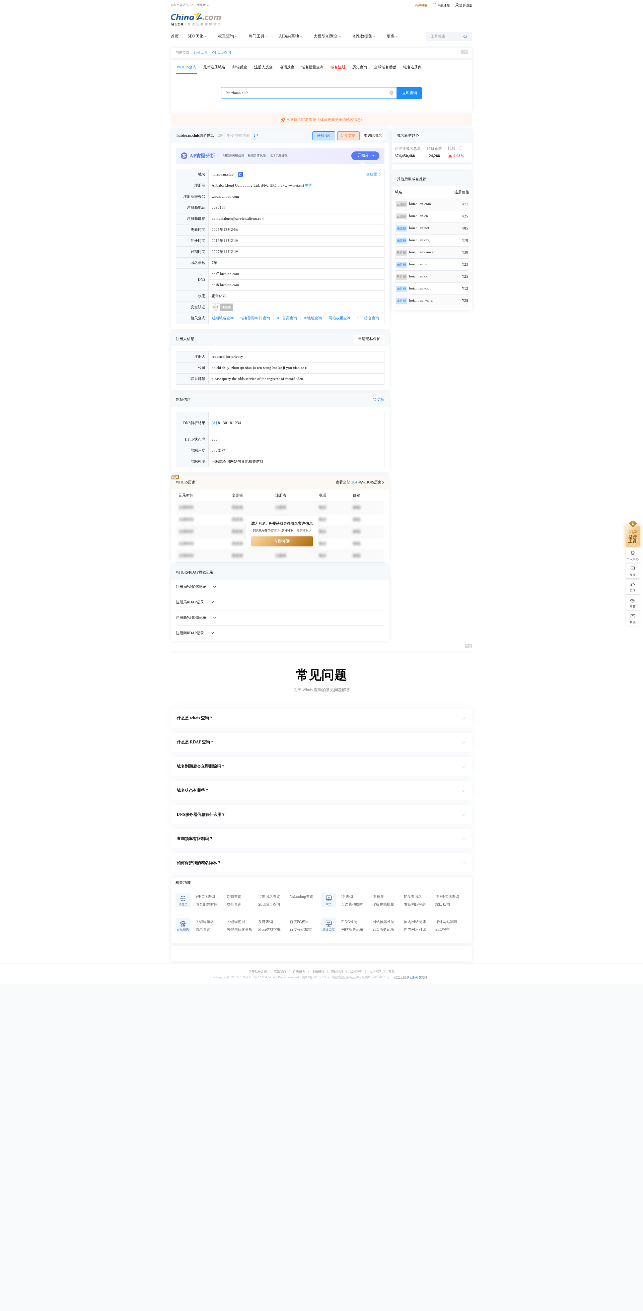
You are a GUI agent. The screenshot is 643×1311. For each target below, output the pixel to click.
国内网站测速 (415, 922)
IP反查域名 (413, 897)
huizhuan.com (420, 204)
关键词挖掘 (236, 922)
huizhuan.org (419, 240)
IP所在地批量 (383, 904)
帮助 (391, 971)
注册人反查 (263, 67)
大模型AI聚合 (325, 36)
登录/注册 (465, 5)
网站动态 (337, 971)
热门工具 (256, 36)
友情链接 (318, 971)
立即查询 (409, 93)
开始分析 (363, 156)
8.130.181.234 (226, 423)
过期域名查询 (223, 318)
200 (215, 439)
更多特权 (302, 530)
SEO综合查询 (368, 318)
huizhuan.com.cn (422, 252)
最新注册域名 (214, 67)
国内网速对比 (415, 929)
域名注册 (338, 67)
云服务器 (415, 977)
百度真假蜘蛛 (352, 904)
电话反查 (287, 67)
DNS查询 (234, 897)
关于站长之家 (258, 971)
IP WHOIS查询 (447, 897)
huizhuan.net (419, 228)
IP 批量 (378, 897)
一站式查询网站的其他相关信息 (237, 461)
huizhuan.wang (421, 300)
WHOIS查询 (221, 52)
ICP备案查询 (287, 318)
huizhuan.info (420, 264)
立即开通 (282, 541)
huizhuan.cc (418, 276)
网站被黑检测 (383, 922)
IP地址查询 (313, 318)
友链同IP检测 (415, 904)
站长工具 (200, 52)
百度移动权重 (301, 929)
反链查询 (265, 922)
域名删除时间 (207, 904)
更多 (391, 36)
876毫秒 (218, 450)
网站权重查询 (340, 318)
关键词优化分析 (240, 929)
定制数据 (348, 135)
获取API (324, 135)
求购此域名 (373, 135)
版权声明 (356, 971)
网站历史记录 (352, 929)
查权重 (371, 174)
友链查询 (234, 904)
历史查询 (359, 67)
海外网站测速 (446, 922)
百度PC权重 (299, 922)
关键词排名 (205, 922)
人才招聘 (375, 971)
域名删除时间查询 (255, 318)
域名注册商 (412, 67)
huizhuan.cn (418, 216)
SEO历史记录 (383, 929)
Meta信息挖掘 (269, 929)
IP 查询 (347, 897)
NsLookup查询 (301, 897)
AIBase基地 (289, 36)
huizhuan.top (419, 288)
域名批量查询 (312, 67)
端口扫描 (442, 904)
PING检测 (349, 922)
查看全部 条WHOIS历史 (358, 482)
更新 (380, 399)
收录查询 (203, 929)
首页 (175, 36)
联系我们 (280, 971)
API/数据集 (362, 36)
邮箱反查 (239, 67)
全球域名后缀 (385, 67)
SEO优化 (195, 36)
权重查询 (226, 36)
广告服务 (299, 971)
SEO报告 (442, 929)
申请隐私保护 (369, 339)
